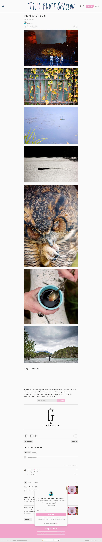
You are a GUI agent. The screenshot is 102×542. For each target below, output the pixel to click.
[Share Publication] (83, 6)
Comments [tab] (27, 452)
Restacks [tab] (34, 452)
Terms (18, 540)
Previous (29, 441)
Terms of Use (58, 518)
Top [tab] (25, 482)
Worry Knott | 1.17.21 (30, 487)
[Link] (22, 368)
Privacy (14, 540)
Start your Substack (48, 540)
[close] (65, 492)
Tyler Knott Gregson (32, 21)
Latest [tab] (29, 482)
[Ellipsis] (77, 470)
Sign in (97, 6)
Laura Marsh (30, 470)
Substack (87, 540)
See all (27, 519)
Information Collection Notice (50, 519)
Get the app (57, 540)
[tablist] (30, 452)
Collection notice (23, 540)
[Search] (80, 6)
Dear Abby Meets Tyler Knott (31, 489)
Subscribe (89, 6)
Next (73, 441)
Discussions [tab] (35, 482)
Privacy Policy (62, 519)
